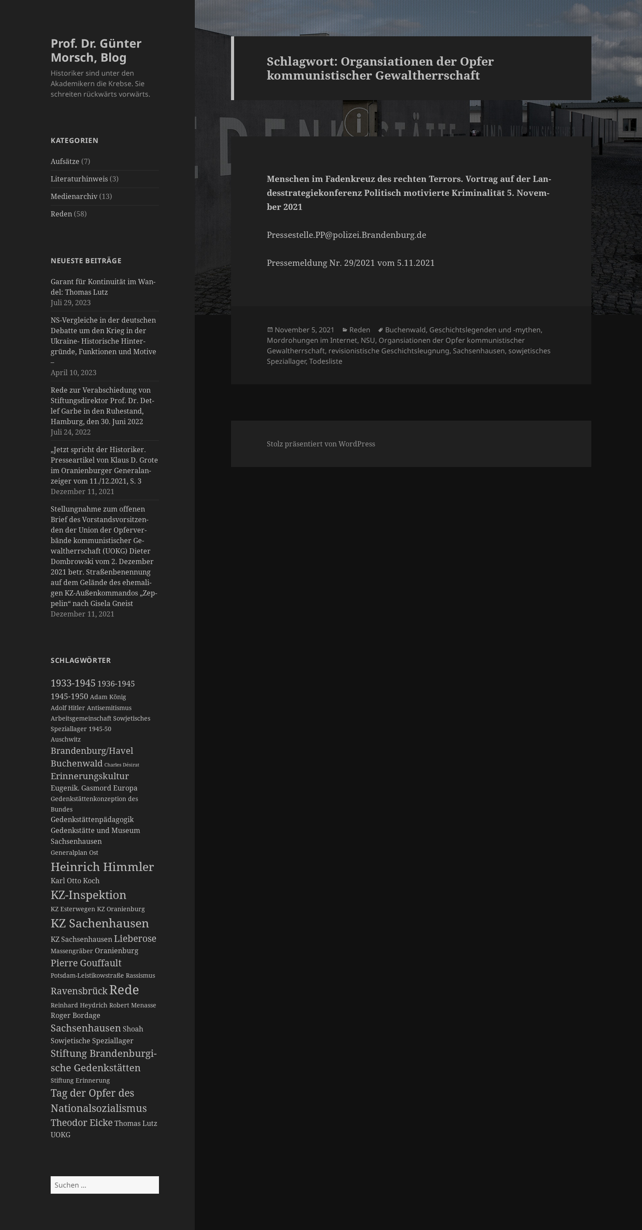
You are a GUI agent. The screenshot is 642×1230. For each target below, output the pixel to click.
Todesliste (325, 361)
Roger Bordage (75, 1015)
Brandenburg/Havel (92, 750)
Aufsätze (65, 161)
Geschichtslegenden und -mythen (485, 330)
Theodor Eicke (82, 1122)
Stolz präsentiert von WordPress (321, 444)
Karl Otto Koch (75, 880)
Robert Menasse (132, 1005)
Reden (61, 214)
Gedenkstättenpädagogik (92, 819)
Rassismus (140, 975)
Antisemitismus (109, 708)
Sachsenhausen (86, 1027)
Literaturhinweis (79, 179)
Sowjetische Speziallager (92, 1040)
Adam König (108, 697)
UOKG (60, 1134)
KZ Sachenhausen (100, 923)
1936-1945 (116, 683)
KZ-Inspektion (89, 894)
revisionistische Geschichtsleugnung (388, 350)
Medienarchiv (74, 196)
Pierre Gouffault (86, 963)
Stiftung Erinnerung (80, 1080)
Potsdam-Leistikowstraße (87, 975)
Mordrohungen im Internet (312, 340)
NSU (368, 340)
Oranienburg (116, 950)
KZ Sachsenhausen (81, 939)
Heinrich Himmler (102, 866)
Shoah (133, 1029)
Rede (124, 989)
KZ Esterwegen (73, 909)
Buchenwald (77, 763)
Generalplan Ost (74, 853)
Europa (125, 788)
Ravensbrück (79, 991)
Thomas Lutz (135, 1123)
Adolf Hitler (68, 708)
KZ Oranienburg (121, 909)
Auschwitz (66, 739)
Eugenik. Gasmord (81, 788)
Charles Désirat (121, 765)
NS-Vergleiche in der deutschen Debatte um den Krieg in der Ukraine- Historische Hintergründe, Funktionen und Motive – (103, 341)
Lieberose (135, 938)
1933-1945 (73, 682)
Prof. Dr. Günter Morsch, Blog (96, 50)
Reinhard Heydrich (79, 1005)
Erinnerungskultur (90, 776)
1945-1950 (69, 696)
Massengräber (72, 951)
